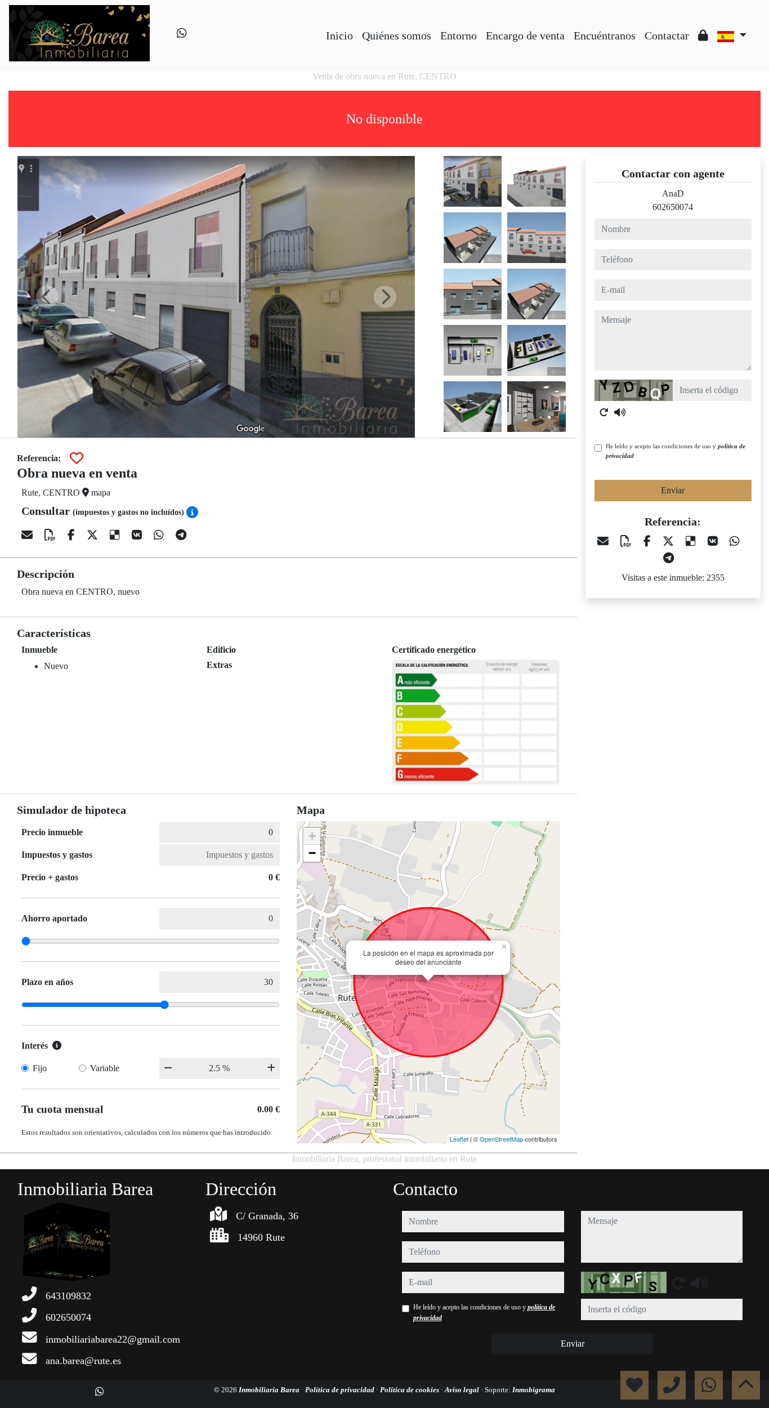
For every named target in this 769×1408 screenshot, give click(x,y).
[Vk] (138, 535)
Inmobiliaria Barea (270, 1389)
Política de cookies (410, 1389)
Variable (104, 1068)
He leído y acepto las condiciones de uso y (675, 451)
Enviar (673, 490)
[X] (94, 535)
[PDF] (51, 535)
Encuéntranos (605, 35)
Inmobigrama (533, 1389)
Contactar (667, 35)
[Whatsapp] (182, 33)
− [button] (312, 853)
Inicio (339, 35)
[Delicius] (116, 535)
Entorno (458, 35)
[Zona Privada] (703, 35)
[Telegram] (181, 535)
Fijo (40, 1068)
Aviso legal (463, 1389)
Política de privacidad (340, 1389)
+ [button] (312, 836)
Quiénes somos (396, 35)
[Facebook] (73, 535)
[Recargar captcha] (604, 412)
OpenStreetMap (501, 1138)
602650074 (672, 207)
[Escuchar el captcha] (620, 412)
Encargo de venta (525, 35)
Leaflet (459, 1138)
